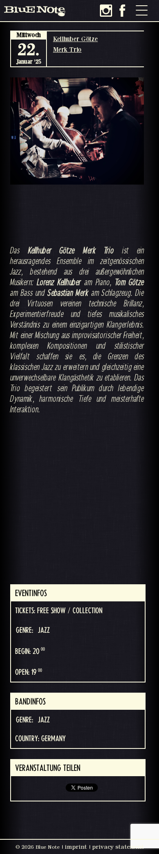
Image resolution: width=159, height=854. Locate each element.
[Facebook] (122, 10)
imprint (76, 846)
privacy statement (118, 846)
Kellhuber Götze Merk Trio (75, 44)
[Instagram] (106, 10)
